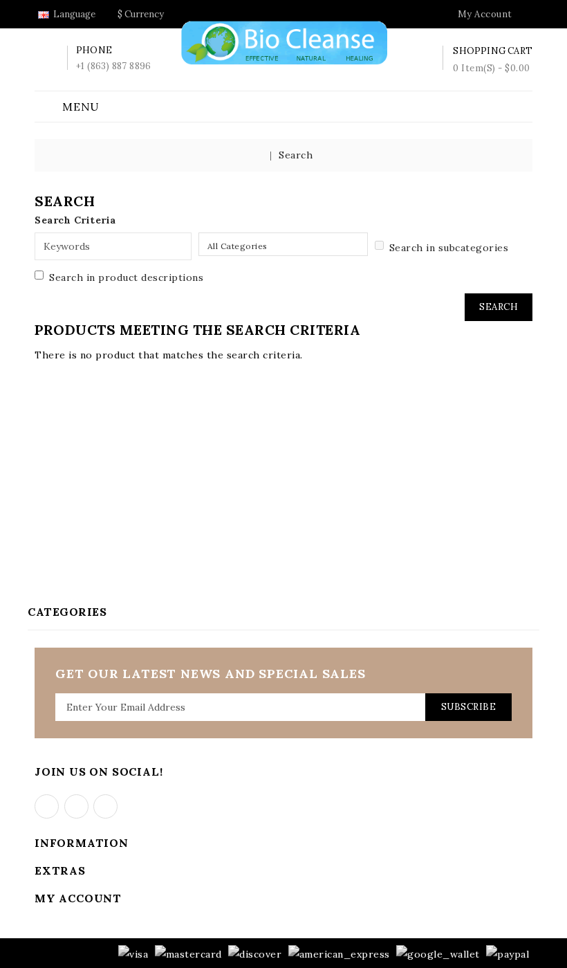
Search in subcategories (449, 247)
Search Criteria (75, 220)
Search (296, 155)
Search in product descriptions (126, 277)
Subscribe (468, 707)
